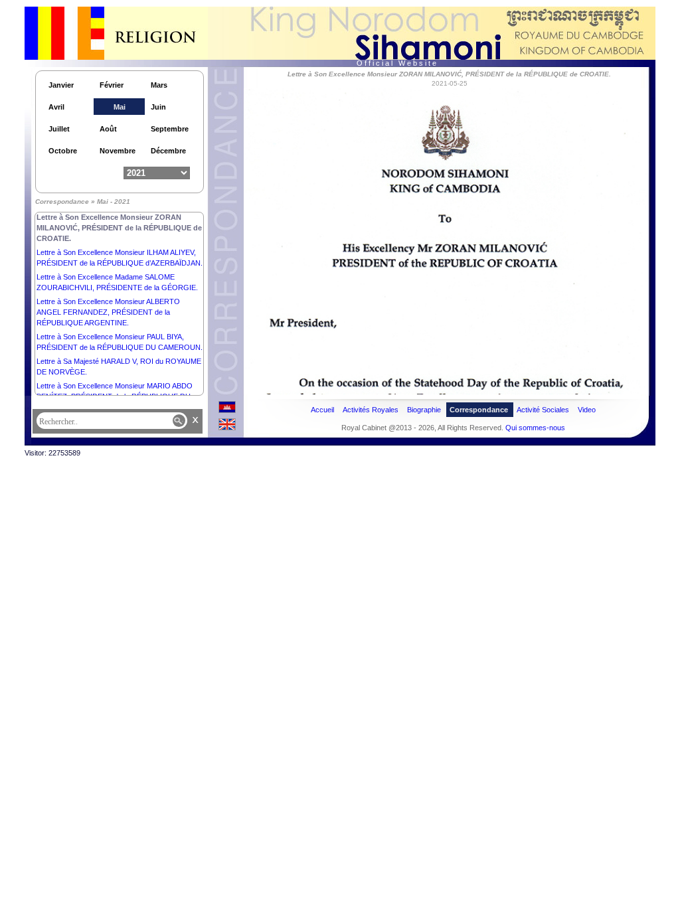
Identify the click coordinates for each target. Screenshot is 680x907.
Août (108, 129)
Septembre (170, 129)
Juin (158, 107)
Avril (56, 107)
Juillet (59, 129)
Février (112, 85)
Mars (159, 85)
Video (587, 410)
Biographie (424, 410)
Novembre (117, 151)
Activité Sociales (543, 410)
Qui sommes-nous (535, 428)
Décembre (168, 151)
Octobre (62, 151)
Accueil (322, 410)
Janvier (61, 85)
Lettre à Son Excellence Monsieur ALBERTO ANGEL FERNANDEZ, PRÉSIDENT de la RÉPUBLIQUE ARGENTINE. (108, 312)
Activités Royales (370, 410)
